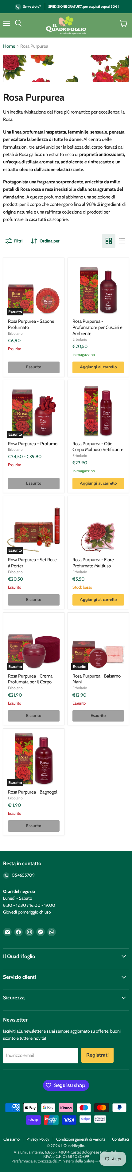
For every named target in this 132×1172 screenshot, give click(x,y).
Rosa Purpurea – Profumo (32, 443)
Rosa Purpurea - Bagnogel (32, 792)
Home (9, 46)
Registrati (97, 1055)
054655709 (23, 875)
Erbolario (15, 333)
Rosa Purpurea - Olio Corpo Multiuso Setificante (97, 447)
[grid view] (108, 241)
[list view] (122, 241)
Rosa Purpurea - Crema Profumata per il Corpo (30, 679)
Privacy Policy (37, 1139)
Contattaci (120, 1139)
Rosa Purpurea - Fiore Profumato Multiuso (93, 563)
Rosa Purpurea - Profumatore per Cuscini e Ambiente (97, 327)
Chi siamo (11, 1139)
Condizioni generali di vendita (80, 1139)
